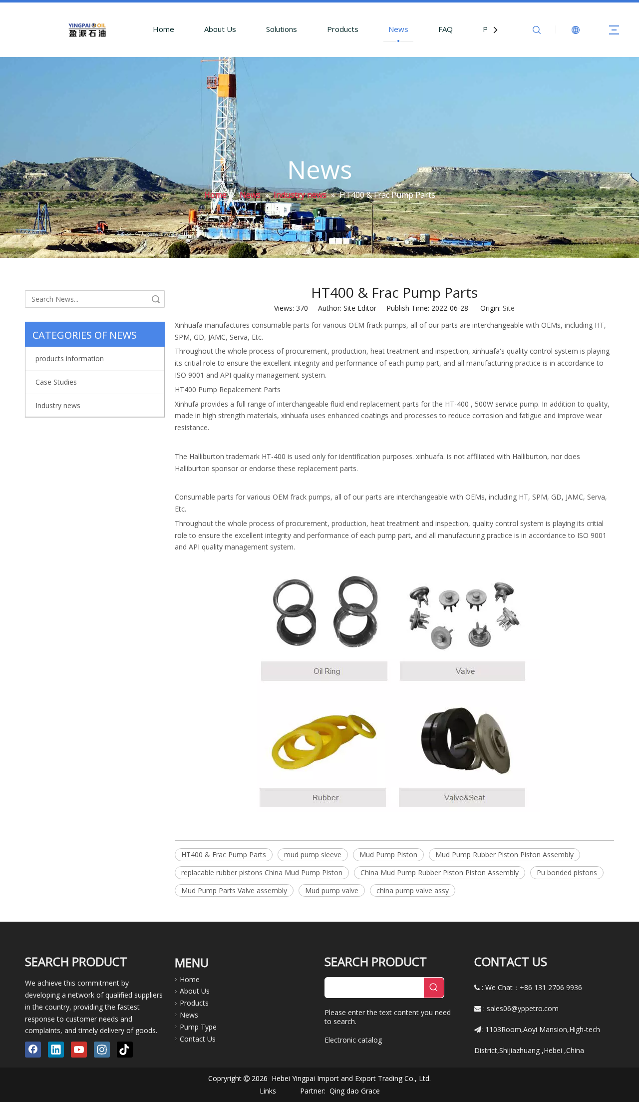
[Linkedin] (56, 1050)
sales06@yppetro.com (523, 1008)
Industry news (57, 405)
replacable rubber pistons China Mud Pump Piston (261, 872)
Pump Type (198, 1027)
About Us (220, 29)
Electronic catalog (353, 1040)
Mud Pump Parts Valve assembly (234, 890)
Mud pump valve (331, 890)
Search (155, 299)
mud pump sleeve (312, 854)
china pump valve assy (412, 890)
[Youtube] (79, 1050)
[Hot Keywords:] (434, 988)
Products (342, 29)
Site (509, 308)
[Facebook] (33, 1050)
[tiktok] (125, 1050)
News (398, 29)
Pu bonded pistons (567, 872)
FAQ (445, 29)
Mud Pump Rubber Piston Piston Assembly (504, 854)
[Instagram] (102, 1050)
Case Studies (56, 382)
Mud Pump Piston (388, 854)
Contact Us (198, 1039)
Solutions (281, 29)
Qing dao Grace (354, 1091)
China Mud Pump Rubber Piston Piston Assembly (439, 872)
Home (163, 29)
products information (69, 358)
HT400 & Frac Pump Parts (223, 854)
